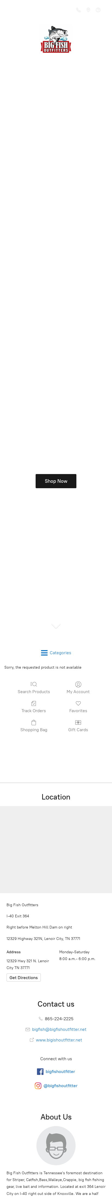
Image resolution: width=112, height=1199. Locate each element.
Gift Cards (78, 729)
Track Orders (33, 710)
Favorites (78, 710)
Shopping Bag (33, 729)
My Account (78, 691)
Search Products (34, 691)
